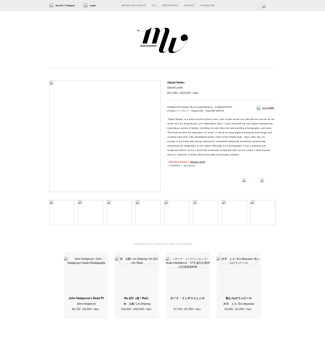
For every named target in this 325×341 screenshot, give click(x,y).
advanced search (133, 5)
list (154, 5)
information (170, 5)
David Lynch (197, 162)
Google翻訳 (268, 108)
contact (189, 5)
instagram (207, 5)
